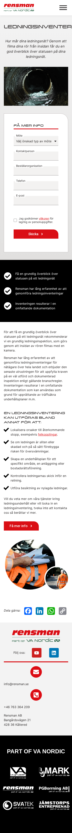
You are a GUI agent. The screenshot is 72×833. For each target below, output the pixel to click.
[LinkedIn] (39, 622)
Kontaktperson (25, 151)
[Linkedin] (54, 664)
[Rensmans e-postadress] (36, 683)
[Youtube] (36, 664)
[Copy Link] (62, 622)
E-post (20, 195)
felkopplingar (47, 446)
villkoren (44, 229)
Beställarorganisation (29, 165)
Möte (19, 135)
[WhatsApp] (51, 622)
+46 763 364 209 (17, 718)
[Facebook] (28, 622)
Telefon (20, 180)
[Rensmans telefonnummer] (36, 706)
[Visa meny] (63, 7)
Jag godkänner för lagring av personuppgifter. (36, 231)
